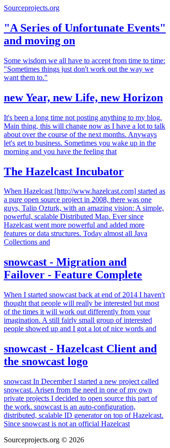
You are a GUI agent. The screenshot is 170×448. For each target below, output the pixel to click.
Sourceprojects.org (32, 8)
